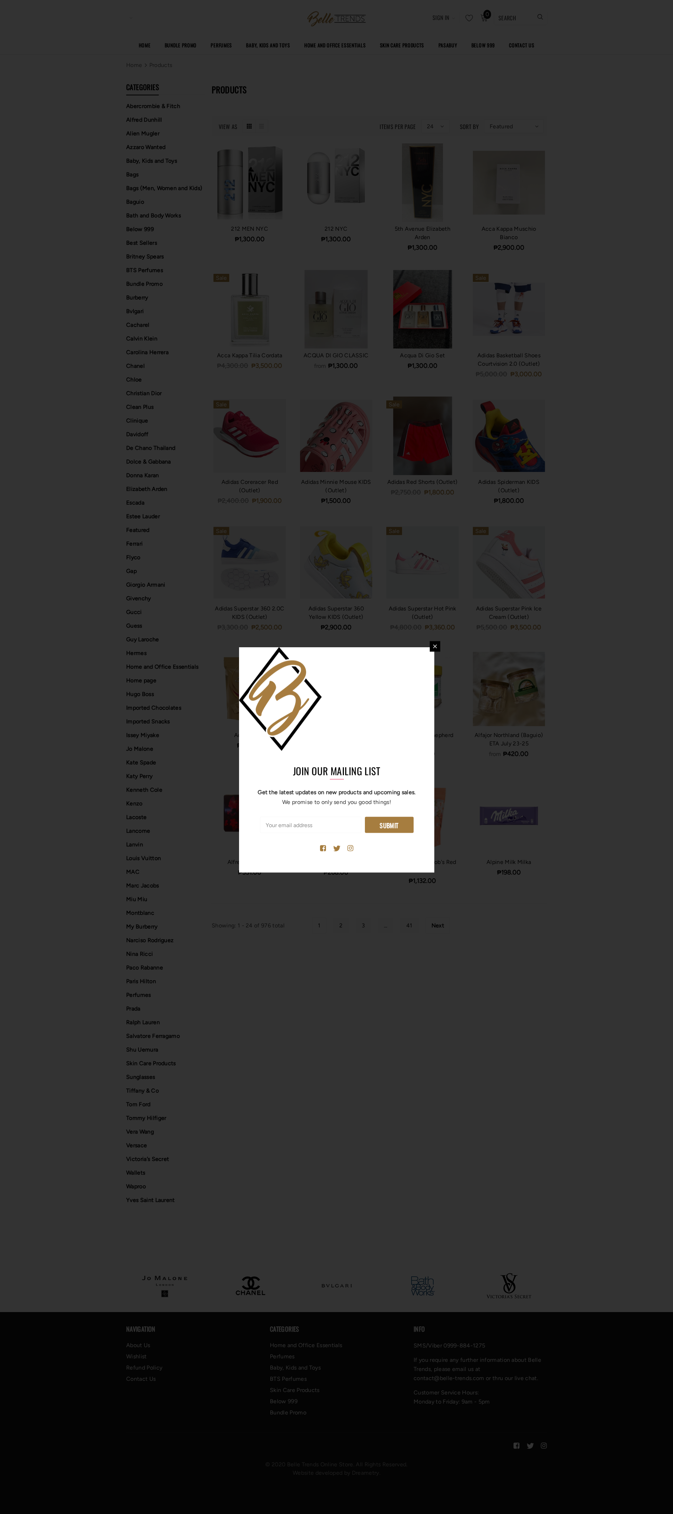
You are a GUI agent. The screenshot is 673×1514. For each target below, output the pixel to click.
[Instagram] (350, 848)
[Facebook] (323, 848)
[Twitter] (336, 848)
